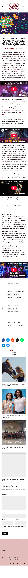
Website (17, 519)
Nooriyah (21, 325)
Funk (9, 305)
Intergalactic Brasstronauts (15, 311)
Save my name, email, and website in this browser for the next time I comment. (14, 527)
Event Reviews (10, 48)
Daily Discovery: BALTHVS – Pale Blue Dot (13, 479)
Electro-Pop (17, 300)
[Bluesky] (17, 563)
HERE (19, 206)
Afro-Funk (10, 283)
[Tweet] (8, 340)
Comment (4, 494)
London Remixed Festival (13, 69)
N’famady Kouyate (12, 325)
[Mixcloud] (21, 563)
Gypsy (9, 308)
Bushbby (10, 291)
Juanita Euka (11, 314)
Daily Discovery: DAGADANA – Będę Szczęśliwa (13, 384)
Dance (9, 294)
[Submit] (12, 340)
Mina (19, 322)
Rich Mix (10, 328)
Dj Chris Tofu (11, 297)
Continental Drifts (7, 101)
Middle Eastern (11, 322)
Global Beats (17, 305)
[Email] (17, 340)
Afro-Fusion (18, 283)
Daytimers (16, 294)
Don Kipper (19, 297)
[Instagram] (10, 563)
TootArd (10, 333)
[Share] (3, 340)
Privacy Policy (5, 557)
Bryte (17, 288)
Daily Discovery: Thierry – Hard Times (13, 448)
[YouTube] (13, 563)
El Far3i (10, 300)
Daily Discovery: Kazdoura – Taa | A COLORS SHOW (14, 416)
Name (3, 512)
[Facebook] (7, 563)
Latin (18, 314)
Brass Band (10, 288)
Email (3, 519)
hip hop (15, 308)
